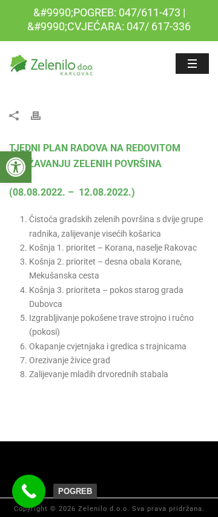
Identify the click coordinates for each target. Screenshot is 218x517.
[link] (15, 167)
